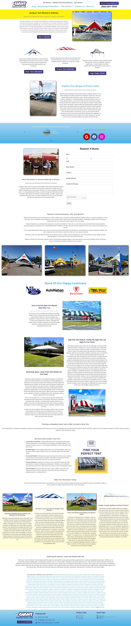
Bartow (64, 576)
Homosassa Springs (79, 587)
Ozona (98, 597)
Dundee (98, 581)
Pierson (63, 599)
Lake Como (62, 591)
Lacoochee (31, 591)
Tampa (71, 604)
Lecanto (60, 592)
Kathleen (76, 589)
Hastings (91, 586)
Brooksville (68, 578)
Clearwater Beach (63, 579)
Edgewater (63, 582)
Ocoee (82, 596)
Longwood (93, 592)
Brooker (63, 578)
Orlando (66, 597)
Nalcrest (103, 594)
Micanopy (59, 594)
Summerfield (30, 604)
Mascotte (45, 594)
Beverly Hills (91, 576)
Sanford (30, 602)
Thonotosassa (30, 605)
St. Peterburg (88, 602)
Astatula (33, 576)
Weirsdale (73, 605)
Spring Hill (81, 602)
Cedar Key (101, 578)
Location (69, 172)
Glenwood (100, 584)
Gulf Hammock (72, 586)
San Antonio (90, 600)
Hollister (51, 587)
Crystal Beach (100, 579)
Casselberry (95, 578)
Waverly (63, 605)
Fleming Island (31, 584)
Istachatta (63, 589)
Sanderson (102, 600)
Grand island (43, 586)
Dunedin (102, 581)
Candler (83, 578)
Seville (60, 602)
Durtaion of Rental (71, 178)
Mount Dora (92, 594)
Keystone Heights (83, 589)
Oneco (32, 597)
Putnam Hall (32, 600)
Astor (37, 576)
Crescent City (86, 579)
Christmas (40, 579)
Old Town (97, 596)
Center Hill (29, 579)
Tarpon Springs (83, 604)
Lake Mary (89, 591)
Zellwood (93, 607)
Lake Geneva (68, 591)
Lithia (69, 592)
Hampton (85, 586)
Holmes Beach (57, 587)
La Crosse (102, 589)
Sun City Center (49, 604)
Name (68, 154)
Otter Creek (85, 597)
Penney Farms (56, 599)
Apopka (98, 574)
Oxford (94, 597)
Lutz (26, 594)
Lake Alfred (43, 591)
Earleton (44, 582)
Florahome (38, 584)
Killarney (90, 589)
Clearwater (55, 579)
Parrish (50, 599)
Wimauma (28, 607)
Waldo (53, 605)
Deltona (82, 581)
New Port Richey (30, 596)
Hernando (102, 586)
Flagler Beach (100, 582)
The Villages (101, 604)
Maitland (30, 594)
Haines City (80, 586)
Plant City (75, 599)
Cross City (93, 579)
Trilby (40, 605)
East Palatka (50, 582)
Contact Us (80, 6)
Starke (94, 602)
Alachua (55, 574)
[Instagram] (101, 136)
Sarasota (34, 602)
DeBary (73, 581)
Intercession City (37, 589)
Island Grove (57, 589)
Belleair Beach (78, 576)
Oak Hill (63, 596)
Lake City (55, 591)
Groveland (65, 586)
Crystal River (29, 581)
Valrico (49, 605)
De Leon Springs (66, 581)
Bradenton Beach (41, 578)
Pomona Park (92, 599)
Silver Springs (66, 602)
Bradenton (33, 578)
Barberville (59, 576)
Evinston (85, 582)
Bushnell (78, 578)
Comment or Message (72, 184)
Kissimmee (96, 589)
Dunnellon (28, 582)
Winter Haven (50, 607)
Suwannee (56, 604)
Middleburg (65, 594)
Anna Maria (80, 574)
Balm (54, 576)
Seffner (51, 602)
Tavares (89, 604)
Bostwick (97, 576)
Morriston (86, 594)
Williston (102, 605)
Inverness (51, 589)
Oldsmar (102, 596)
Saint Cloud (74, 600)
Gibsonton (94, 584)
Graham (37, 586)
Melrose (54, 594)
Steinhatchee (99, 602)
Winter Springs (64, 607)
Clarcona (49, 579)
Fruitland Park (69, 584)
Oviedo (90, 597)
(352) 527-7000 (109, 6)
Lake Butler (50, 591)
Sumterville (36, 604)
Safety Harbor (58, 600)
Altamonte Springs (62, 574)
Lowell (103, 592)
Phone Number (70, 167)
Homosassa (70, 587)
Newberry (48, 596)
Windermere (35, 607)
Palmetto (45, 599)
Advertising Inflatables (48, 6)
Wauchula (57, 605)
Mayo (50, 594)
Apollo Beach (91, 574)
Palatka (27, 599)
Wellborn (83, 605)
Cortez (81, 579)
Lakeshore (46, 592)
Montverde (80, 594)
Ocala (72, 596)
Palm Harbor (39, 599)
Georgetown (88, 584)
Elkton (72, 582)
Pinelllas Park (68, 599)
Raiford (38, 600)
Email (67, 161)
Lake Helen (83, 591)
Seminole (56, 602)
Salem (84, 600)
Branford (53, 578)
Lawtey (55, 592)
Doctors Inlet (88, 581)
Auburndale (42, 576)
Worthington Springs (74, 607)
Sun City (42, 604)
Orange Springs (60, 597)
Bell (73, 576)
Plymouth (80, 599)
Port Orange (99, 599)
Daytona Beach (58, 581)
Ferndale (95, 582)
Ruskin (52, 600)
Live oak (73, 592)
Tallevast (66, 604)
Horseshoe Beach (89, 587)
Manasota (35, 594)
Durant (33, 582)
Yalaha (82, 607)
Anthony (85, 574)
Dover (93, 581)
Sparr (77, 602)
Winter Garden (42, 607)
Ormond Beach (73, 597)
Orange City (38, 597)
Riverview (47, 600)
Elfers (68, 582)
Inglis (31, 589)
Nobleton (58, 596)
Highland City (36, 587)
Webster (68, 605)
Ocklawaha (77, 596)
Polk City (86, 599)
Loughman (99, 592)
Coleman (76, 579)
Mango (41, 594)
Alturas (74, 574)
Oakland (68, 596)
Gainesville (76, 584)
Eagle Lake (39, 582)
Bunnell (73, 578)
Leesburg (65, 592)
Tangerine (75, 604)
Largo (51, 592)
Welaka (78, 605)
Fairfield (90, 582)
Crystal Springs (37, 581)
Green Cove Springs (57, 586)
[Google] (86, 136)
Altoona (70, 574)
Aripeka (29, 576)
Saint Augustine (66, 600)
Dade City (44, 581)
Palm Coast (33, 599)
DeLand (78, 581)
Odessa (86, 596)
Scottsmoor (46, 602)
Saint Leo (80, 600)
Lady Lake (37, 591)
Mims (70, 594)
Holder (42, 587)
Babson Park (49, 576)
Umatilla (45, 605)
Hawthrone (97, 586)
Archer (102, 574)
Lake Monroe (96, 591)
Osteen (79, 597)
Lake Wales (35, 592)
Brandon (48, 578)
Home (34, 6)
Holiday (46, 587)
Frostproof (63, 584)
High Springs (28, 587)
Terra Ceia (94, 604)
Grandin (49, 586)
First (67, 158)
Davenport (50, 581)
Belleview (84, 576)
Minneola (74, 594)
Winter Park (57, 607)
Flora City (44, 584)
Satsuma (40, 602)
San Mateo (96, 600)
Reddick (42, 600)
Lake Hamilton (76, 591)
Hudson (96, 587)
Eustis (80, 582)
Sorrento (73, 602)
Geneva (82, 584)
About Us (90, 6)
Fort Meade (50, 584)
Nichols (53, 596)
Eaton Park (57, 582)
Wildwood (96, 605)
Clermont (70, 579)
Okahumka (91, 596)
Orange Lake (45, 597)
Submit (69, 203)
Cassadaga (88, 578)
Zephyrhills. (102, 607)
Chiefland (35, 579)
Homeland (64, 587)
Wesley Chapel (89, 605)
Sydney (61, 604)
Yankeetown (87, 607)
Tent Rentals (66, 6)
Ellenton (76, 582)
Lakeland (41, 592)
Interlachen (45, 589)
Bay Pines (69, 576)
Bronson (58, 578)
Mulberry (98, 594)
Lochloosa (79, 592)
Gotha (33, 586)
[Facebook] (94, 136)
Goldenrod (28, 586)
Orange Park (52, 597)
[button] (25, 132)
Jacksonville (70, 589)
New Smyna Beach (40, 596)
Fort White (56, 584)
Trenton (37, 605)
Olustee (28, 597)
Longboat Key (85, 592)
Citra (45, 579)
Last (91, 158)
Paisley (102, 597)
